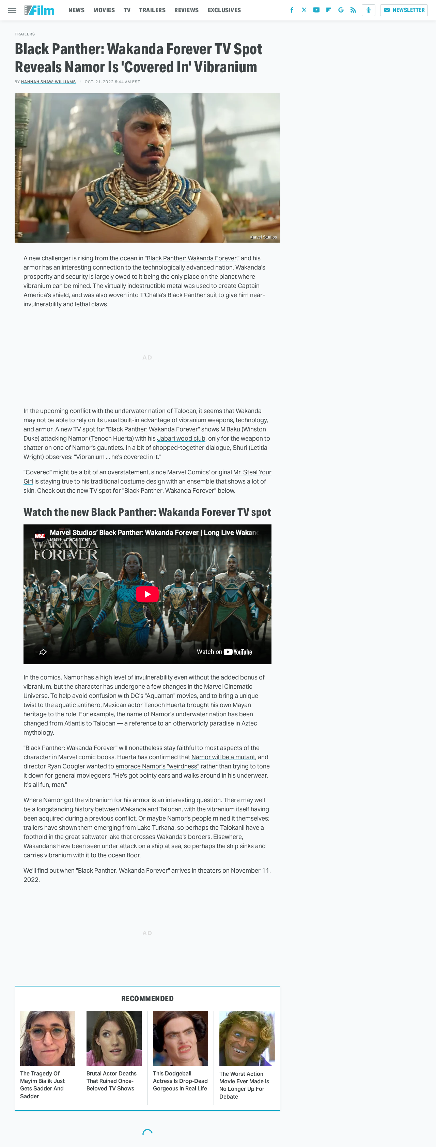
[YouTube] (316, 11)
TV (127, 10)
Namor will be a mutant (223, 757)
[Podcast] (368, 10)
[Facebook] (292, 11)
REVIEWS (186, 10)
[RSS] (353, 11)
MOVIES (104, 10)
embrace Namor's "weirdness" (157, 766)
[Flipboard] (328, 11)
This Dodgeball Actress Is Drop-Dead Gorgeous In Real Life (180, 1081)
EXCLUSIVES (224, 10)
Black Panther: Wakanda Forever (191, 258)
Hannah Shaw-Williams (48, 81)
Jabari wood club (181, 438)
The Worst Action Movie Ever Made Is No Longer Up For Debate (244, 1085)
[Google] (341, 11)
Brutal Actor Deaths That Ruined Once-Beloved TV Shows (112, 1081)
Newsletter (409, 10)
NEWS (76, 10)
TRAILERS (152, 10)
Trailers (25, 34)
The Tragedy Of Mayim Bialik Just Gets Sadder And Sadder (42, 1085)
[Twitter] (304, 11)
